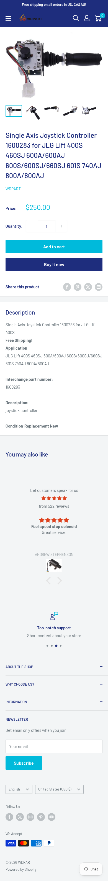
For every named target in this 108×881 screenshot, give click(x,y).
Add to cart (54, 246)
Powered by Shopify (21, 869)
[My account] (86, 18)
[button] (50, 581)
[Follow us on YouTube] (51, 817)
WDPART (13, 188)
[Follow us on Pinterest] (41, 817)
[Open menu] (8, 18)
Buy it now (54, 264)
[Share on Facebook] (67, 286)
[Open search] (76, 18)
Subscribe (24, 762)
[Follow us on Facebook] (9, 817)
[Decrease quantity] (32, 226)
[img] (54, 498)
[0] (97, 18)
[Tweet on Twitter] (88, 286)
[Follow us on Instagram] (30, 817)
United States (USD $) (54, 789)
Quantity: (14, 226)
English (14, 789)
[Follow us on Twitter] (20, 817)
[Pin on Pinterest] (77, 286)
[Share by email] (98, 286)
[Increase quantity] (61, 226)
